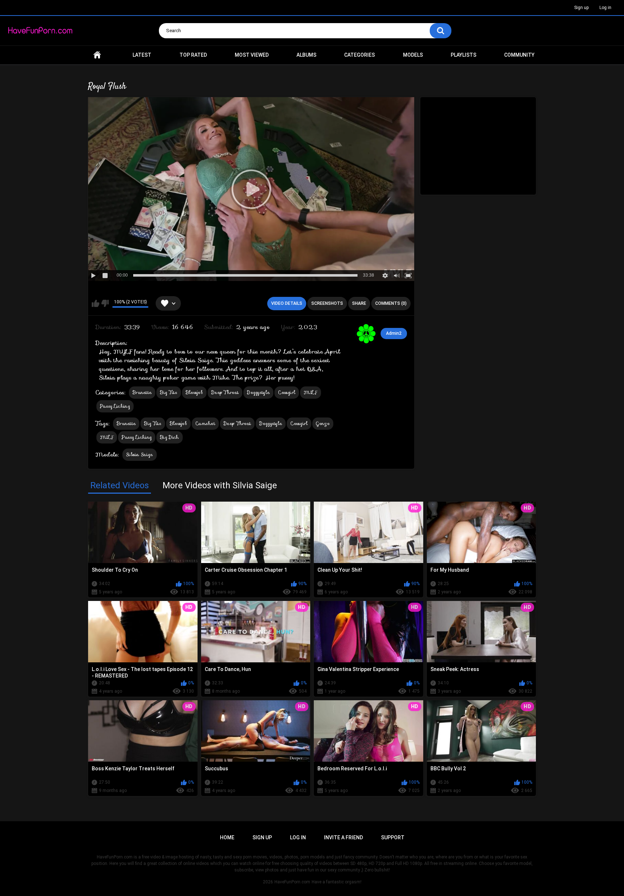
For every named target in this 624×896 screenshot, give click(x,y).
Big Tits (168, 392)
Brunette (142, 392)
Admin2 (394, 333)
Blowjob (194, 392)
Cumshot (205, 423)
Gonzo (323, 423)
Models (413, 55)
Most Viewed (252, 55)
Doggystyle (258, 392)
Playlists (463, 55)
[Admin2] (366, 334)
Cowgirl (286, 392)
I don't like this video (105, 303)
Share (359, 303)
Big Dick (169, 437)
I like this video (95, 303)
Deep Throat (225, 392)
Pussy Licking (115, 406)
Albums (306, 55)
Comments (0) (391, 303)
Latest (142, 55)
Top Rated (193, 55)
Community (519, 55)
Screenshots (327, 303)
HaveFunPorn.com (292, 881)
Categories (359, 55)
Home (97, 55)
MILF (310, 392)
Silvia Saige (139, 454)
